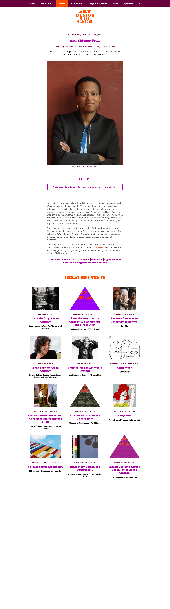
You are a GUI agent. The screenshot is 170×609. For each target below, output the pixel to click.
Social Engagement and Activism (88, 262)
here (100, 247)
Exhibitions (47, 3)
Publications (77, 3)
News (115, 3)
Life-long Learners (60, 259)
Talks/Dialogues (81, 259)
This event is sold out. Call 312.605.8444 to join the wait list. (85, 187)
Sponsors (128, 3)
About (32, 3)
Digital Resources (98, 3)
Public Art (97, 259)
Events (62, 3)
